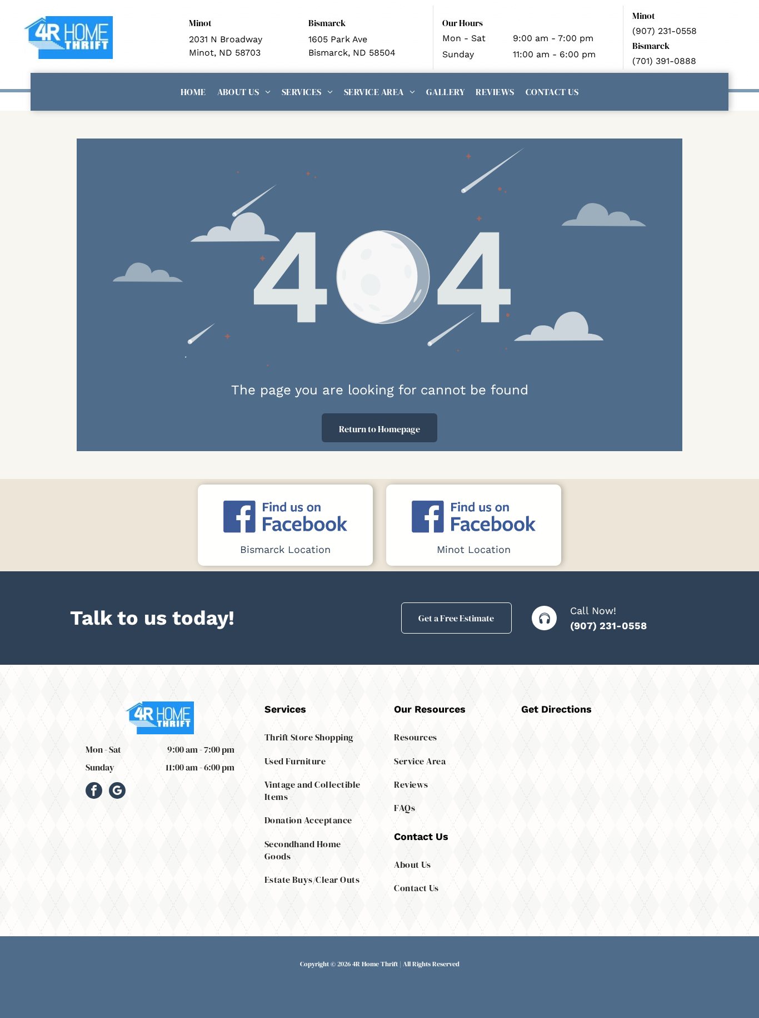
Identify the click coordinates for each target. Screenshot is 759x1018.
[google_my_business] (117, 792)
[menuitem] (193, 92)
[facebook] (94, 792)
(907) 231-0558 (608, 625)
